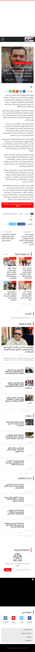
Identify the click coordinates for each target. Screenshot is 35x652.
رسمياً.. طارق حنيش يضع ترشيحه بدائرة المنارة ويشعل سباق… (14, 499)
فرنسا (31, 216)
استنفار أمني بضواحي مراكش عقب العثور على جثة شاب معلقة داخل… (14, 436)
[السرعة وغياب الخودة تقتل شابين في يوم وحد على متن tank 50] (29, 461)
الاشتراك (7, 570)
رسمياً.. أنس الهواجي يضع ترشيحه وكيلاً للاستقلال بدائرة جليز (15, 512)
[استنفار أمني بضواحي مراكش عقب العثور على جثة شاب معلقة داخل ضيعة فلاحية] (29, 435)
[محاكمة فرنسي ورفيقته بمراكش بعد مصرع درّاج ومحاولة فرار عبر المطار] (29, 524)
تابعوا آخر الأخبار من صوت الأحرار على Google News (18, 205)
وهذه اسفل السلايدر (19, 63)
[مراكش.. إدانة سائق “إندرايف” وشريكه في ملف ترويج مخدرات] (29, 448)
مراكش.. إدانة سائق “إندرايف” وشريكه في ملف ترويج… (15, 449)
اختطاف (21, 214)
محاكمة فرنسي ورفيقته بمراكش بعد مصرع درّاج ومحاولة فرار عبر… (14, 525)
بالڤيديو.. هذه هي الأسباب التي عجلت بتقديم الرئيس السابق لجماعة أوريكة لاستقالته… (18, 349)
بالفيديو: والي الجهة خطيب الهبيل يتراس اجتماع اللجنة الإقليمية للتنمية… (18, 385)
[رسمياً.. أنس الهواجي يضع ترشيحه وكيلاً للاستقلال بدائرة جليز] (25, 285)
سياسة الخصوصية (26, 633)
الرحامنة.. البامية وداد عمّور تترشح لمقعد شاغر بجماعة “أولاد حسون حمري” (8, 237)
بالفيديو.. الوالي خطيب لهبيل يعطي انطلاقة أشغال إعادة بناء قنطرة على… (18, 400)
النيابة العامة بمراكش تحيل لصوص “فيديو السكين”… (15, 423)
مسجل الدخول (22, 318)
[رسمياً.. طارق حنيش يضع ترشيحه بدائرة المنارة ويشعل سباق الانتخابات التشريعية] (10, 261)
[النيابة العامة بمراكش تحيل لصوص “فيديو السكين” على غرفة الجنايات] (29, 422)
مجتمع (14, 282)
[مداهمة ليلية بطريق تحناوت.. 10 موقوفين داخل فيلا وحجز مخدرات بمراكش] (10, 285)
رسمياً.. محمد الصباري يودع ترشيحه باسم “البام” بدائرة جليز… (14, 486)
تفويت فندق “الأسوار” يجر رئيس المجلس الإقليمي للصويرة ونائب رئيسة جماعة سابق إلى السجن (26, 239)
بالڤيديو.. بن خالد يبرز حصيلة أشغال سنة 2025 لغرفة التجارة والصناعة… (14, 371)
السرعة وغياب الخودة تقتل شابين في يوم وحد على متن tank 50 (14, 462)
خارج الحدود (28, 63)
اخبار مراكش (28, 258)
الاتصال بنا (28, 640)
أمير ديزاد (27, 214)
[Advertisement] (17, 18)
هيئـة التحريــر (27, 629)
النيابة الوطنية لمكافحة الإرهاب (10, 214)
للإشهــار (28, 637)
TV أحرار (31, 328)
